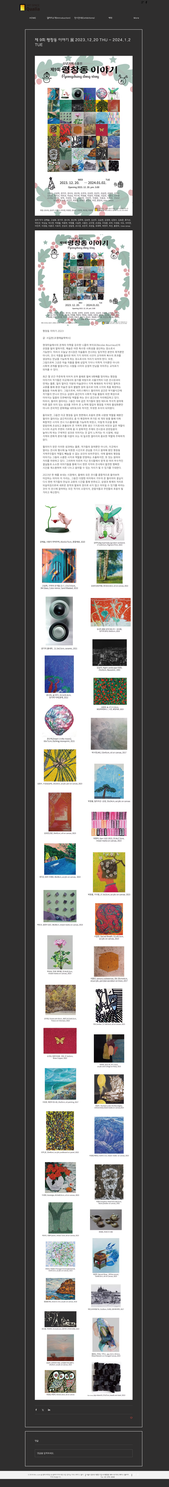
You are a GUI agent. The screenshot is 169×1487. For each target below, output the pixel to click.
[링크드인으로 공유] (49, 1410)
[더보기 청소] (134, 1475)
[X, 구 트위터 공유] (42, 1410)
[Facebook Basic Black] (146, 2)
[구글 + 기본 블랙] (142, 2)
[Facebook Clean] (138, 1475)
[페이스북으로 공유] (36, 1410)
